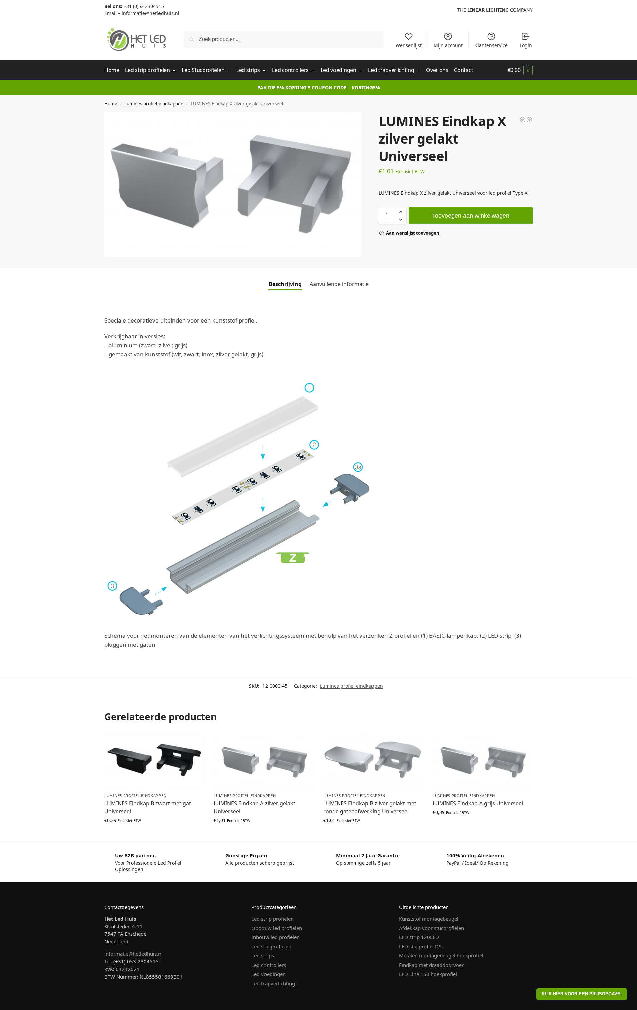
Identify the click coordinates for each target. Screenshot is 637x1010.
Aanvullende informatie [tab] (339, 284)
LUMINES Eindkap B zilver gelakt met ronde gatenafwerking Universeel (369, 807)
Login (526, 45)
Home (110, 104)
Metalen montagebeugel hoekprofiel (441, 955)
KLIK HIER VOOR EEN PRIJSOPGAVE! (582, 994)
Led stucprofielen (271, 946)
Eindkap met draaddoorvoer (431, 964)
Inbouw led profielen (275, 937)
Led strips (262, 955)
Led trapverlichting (273, 983)
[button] (520, 70)
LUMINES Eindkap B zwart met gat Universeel (147, 807)
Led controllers (268, 964)
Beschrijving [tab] (285, 284)
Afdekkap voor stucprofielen (431, 928)
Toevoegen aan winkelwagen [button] (154, 834)
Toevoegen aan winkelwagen (470, 215)
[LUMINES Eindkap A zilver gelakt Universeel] (263, 761)
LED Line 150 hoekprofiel (428, 974)
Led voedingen (268, 974)
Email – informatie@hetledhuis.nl (141, 13)
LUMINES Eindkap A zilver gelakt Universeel (254, 807)
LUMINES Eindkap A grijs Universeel (478, 803)
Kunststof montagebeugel (428, 918)
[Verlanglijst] (194, 743)
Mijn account (448, 45)
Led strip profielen (272, 918)
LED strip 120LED (419, 937)
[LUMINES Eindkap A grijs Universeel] (482, 761)
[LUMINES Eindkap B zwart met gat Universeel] (154, 761)
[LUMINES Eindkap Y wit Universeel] (529, 119)
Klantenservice (491, 45)
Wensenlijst (409, 45)
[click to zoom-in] (232, 184)
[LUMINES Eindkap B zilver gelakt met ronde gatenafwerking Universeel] (373, 761)
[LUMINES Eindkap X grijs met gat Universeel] (522, 119)
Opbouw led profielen (276, 928)
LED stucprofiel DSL (421, 946)
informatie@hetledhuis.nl (133, 953)
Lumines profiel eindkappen (153, 104)
